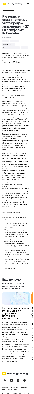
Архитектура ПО (8, 44)
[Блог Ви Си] (18, 380)
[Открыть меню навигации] (28, 3)
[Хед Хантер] (24, 380)
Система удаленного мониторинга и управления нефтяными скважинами (15, 313)
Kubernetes (14, 41)
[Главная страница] (12, 3)
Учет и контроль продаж (11, 47)
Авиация (24, 47)
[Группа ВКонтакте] (5, 380)
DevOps (5, 41)
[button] (24, 4)
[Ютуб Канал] (11, 380)
